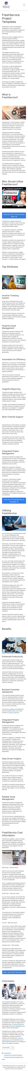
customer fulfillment (13, 712)
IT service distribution (18, 1024)
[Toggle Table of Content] (11, 1048)
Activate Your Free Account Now (14, 215)
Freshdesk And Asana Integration (13, 1055)
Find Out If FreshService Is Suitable (14, 501)
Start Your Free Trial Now (13, 972)
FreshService (7, 1053)
